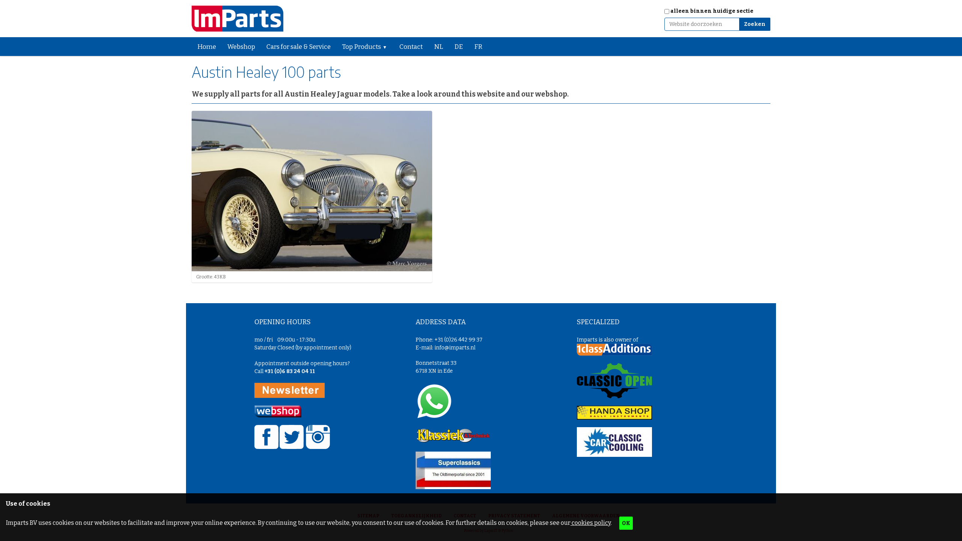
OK (626, 523)
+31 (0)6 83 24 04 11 (290, 371)
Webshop (241, 47)
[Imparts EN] (237, 19)
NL (438, 47)
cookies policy (590, 522)
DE (458, 47)
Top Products (361, 47)
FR (478, 47)
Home (206, 47)
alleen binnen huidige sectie (711, 11)
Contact (411, 47)
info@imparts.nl (454, 348)
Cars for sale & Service (298, 47)
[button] (388, 46)
